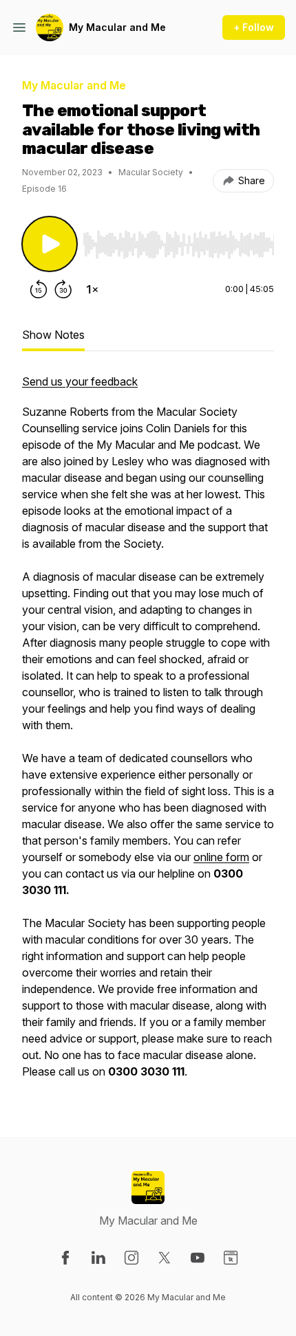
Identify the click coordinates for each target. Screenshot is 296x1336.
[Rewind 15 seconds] (38, 289)
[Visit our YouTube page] (197, 1258)
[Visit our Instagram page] (131, 1258)
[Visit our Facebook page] (65, 1258)
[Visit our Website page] (230, 1258)
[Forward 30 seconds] (63, 289)
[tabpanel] (148, 733)
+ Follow (253, 27)
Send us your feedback (80, 381)
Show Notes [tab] (53, 335)
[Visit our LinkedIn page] (98, 1258)
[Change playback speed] (92, 289)
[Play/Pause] (49, 243)
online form (221, 857)
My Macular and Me (117, 27)
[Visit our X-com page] (164, 1258)
